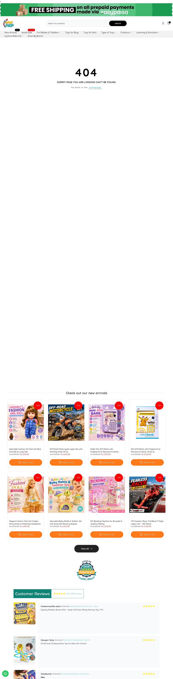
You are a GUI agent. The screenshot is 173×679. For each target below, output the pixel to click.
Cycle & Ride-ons (12, 36)
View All (85, 548)
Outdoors (125, 32)
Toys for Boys (72, 32)
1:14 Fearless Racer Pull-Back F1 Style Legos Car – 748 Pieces (147, 522)
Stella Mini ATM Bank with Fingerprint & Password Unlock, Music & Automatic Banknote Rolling (106, 450)
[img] (59, 593)
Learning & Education (147, 32)
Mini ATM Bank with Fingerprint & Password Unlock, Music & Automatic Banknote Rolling (145, 450)
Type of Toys (107, 32)
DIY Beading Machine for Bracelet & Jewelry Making (106, 522)
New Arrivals (11, 32)
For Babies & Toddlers (48, 32)
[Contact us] (5, 673)
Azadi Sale (28, 32)
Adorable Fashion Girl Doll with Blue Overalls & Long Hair (25, 450)
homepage (95, 87)
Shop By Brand (35, 36)
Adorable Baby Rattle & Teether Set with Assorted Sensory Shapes (66, 522)
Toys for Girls (90, 32)
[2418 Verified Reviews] (86, 581)
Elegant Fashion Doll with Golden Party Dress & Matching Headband (25, 522)
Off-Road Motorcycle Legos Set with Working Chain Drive (66, 450)
